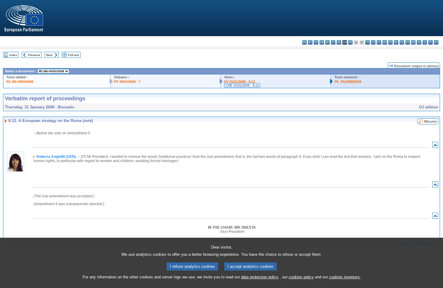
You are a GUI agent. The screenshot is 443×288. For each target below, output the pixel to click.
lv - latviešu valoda (373, 42)
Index (13, 55)
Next (49, 55)
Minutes (430, 121)
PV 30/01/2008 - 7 (127, 81)
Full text (73, 55)
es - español (310, 42)
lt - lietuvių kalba (379, 42)
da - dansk (321, 42)
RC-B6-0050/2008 (19, 81)
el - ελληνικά (339, 42)
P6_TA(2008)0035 (348, 81)
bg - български (304, 42)
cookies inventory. (345, 277)
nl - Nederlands (396, 42)
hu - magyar (384, 42)
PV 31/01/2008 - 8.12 (239, 81)
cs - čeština (316, 42)
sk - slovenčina (419, 42)
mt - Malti (390, 42)
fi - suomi (430, 42)
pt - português (407, 42)
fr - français (350, 42)
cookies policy (301, 277)
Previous (34, 55)
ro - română (413, 42)
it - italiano (367, 42)
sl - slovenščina (425, 42)
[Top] (435, 146)
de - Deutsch (327, 42)
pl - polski (402, 42)
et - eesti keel (333, 42)
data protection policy (259, 277)
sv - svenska (436, 42)
